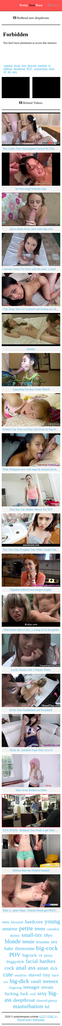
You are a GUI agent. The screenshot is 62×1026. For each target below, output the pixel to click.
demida (31, 349)
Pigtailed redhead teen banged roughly (31, 589)
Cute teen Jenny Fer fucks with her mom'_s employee (32, 269)
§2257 (42, 1016)
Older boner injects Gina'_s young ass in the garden (31, 629)
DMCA (52, 1016)
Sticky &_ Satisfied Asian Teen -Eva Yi (31, 750)
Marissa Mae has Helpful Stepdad (31, 870)
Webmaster (39, 1019)
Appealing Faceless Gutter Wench (31, 389)
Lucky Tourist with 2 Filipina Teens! (31, 669)
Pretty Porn (31, 5)
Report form (24, 1019)
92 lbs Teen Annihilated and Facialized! (31, 710)
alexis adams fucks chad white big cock (31, 228)
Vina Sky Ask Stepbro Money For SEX (31, 509)
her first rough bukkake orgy (31, 188)
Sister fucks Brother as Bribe (31, 790)
